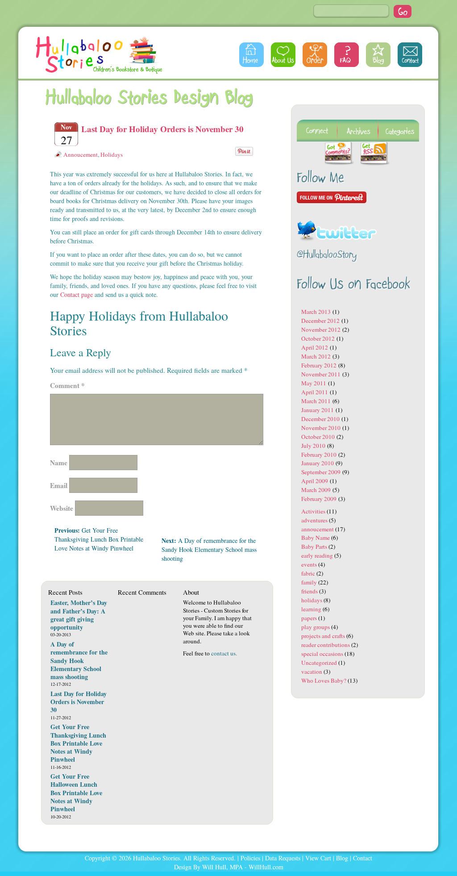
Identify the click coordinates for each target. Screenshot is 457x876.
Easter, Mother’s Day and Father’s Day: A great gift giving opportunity (78, 615)
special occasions (322, 654)
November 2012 (321, 329)
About (283, 54)
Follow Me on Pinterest (331, 197)
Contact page (76, 294)
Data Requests (282, 858)
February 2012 (319, 365)
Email (58, 485)
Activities (313, 511)
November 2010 (321, 428)
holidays (111, 154)
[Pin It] (244, 150)
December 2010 (320, 419)
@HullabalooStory (327, 255)
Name (58, 462)
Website (61, 508)
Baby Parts (314, 546)
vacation (311, 671)
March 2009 (316, 490)
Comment (67, 385)
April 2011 (314, 392)
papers (309, 618)
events (309, 564)
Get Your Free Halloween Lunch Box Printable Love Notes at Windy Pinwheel (76, 792)
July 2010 (313, 446)
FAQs (346, 54)
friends (309, 591)
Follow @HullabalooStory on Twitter (337, 225)
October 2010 (318, 437)
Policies (250, 858)
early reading (317, 555)
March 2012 (316, 356)
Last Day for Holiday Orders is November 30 (162, 129)
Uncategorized (319, 663)
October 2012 (318, 338)
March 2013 (316, 312)
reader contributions (325, 645)
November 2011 (321, 374)
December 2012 (320, 321)
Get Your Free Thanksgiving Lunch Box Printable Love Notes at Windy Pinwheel (98, 539)
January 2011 (317, 410)
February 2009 (319, 499)
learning (311, 609)
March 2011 (316, 401)
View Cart (318, 858)
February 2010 (319, 455)
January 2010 (317, 463)
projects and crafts (323, 636)
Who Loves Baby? (323, 680)
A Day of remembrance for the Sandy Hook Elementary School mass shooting (209, 549)
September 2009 (321, 472)
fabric (308, 573)
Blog (378, 54)
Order (315, 54)
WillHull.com (266, 867)
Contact (410, 54)
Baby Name (315, 538)
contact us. (224, 653)
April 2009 (314, 481)
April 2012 (314, 347)
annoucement (80, 154)
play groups (315, 627)
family (309, 582)
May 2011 (313, 383)
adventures (314, 520)
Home (251, 54)
